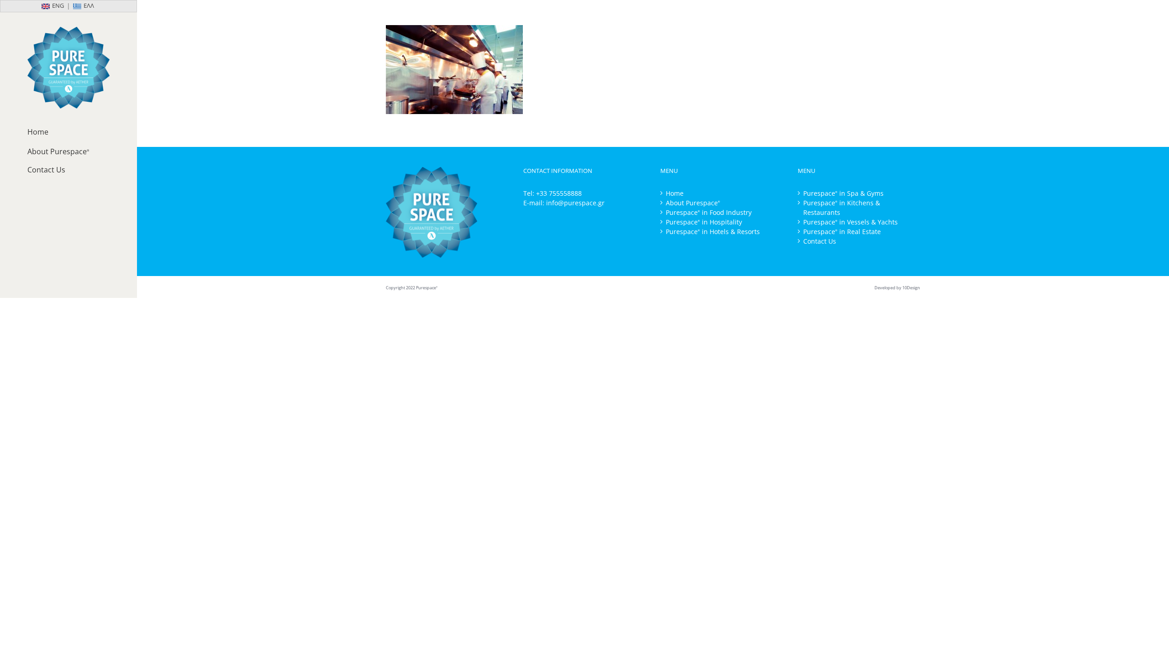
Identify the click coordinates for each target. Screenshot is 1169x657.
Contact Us (819, 241)
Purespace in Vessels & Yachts (850, 222)
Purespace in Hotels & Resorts (713, 231)
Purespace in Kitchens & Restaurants (841, 207)
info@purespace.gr (575, 202)
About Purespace (693, 202)
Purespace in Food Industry (709, 212)
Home (675, 193)
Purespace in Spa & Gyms (843, 193)
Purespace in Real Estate (842, 231)
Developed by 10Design (897, 288)
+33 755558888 (559, 193)
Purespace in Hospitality (704, 222)
